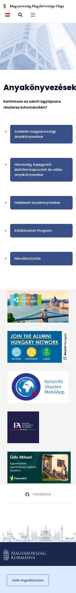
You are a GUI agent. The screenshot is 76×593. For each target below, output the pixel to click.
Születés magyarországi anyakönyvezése (35, 134)
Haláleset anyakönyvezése (37, 202)
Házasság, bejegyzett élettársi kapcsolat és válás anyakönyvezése (38, 169)
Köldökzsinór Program (33, 230)
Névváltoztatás (27, 258)
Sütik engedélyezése (27, 580)
